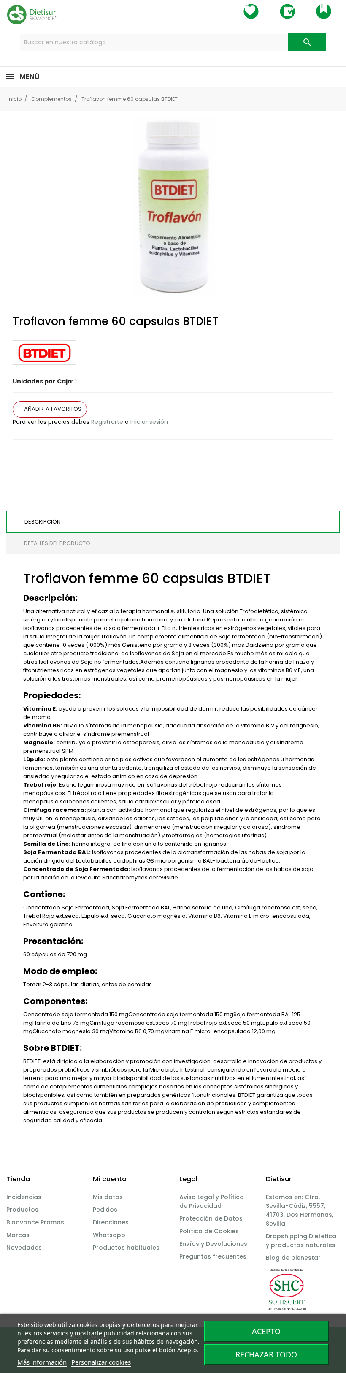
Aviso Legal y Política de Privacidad (211, 1201)
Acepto (266, 1331)
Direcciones (111, 1222)
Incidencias (23, 1197)
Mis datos (108, 1197)
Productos (22, 1209)
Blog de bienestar (293, 1258)
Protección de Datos (211, 1218)
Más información (42, 1362)
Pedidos (105, 1209)
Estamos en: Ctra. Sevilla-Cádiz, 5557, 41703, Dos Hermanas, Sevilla (299, 1210)
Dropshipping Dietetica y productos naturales (301, 1240)
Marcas (18, 1235)
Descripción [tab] (42, 522)
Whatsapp (109, 1235)
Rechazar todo (266, 1354)
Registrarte (107, 422)
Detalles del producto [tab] (57, 543)
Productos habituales (126, 1247)
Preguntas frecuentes (212, 1256)
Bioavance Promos (35, 1222)
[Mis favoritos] (251, 11)
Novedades (24, 1247)
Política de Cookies (209, 1231)
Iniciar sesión (149, 422)
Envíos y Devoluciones (213, 1244)
